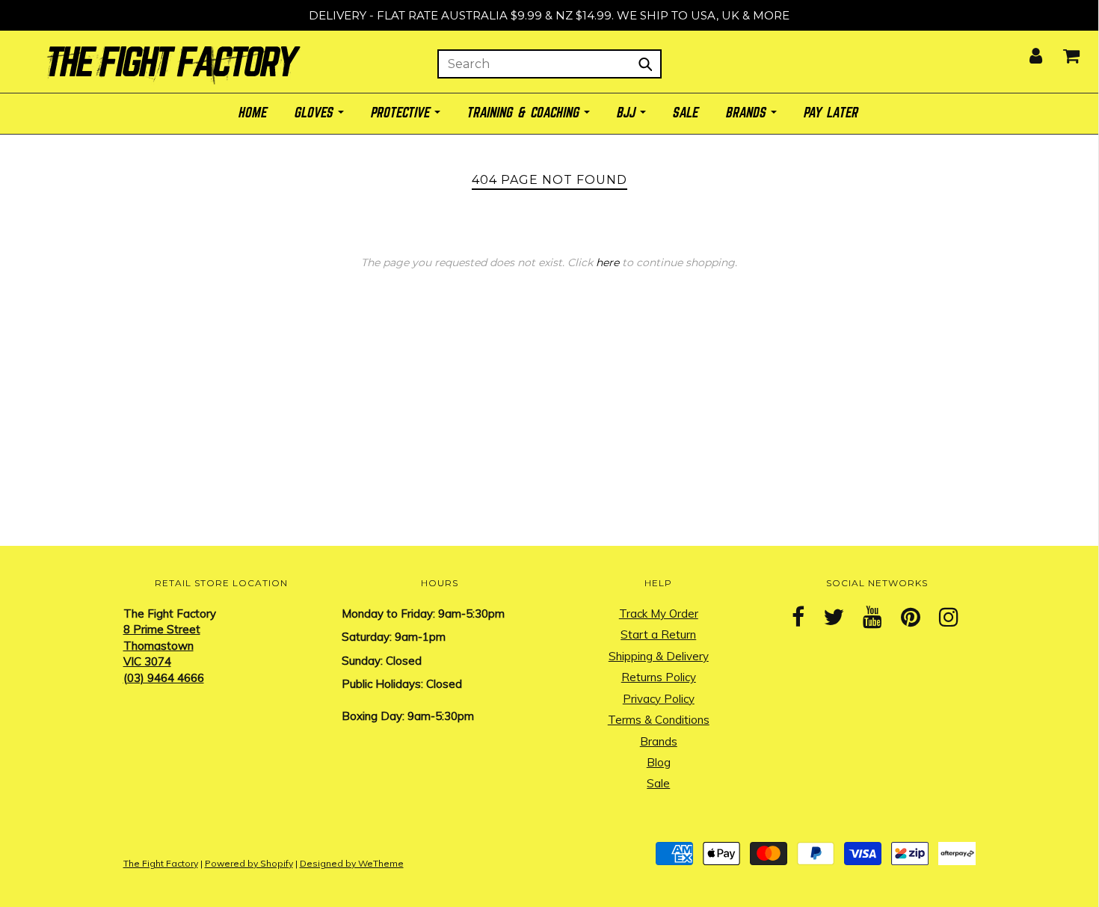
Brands (658, 741)
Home (253, 113)
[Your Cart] (1062, 51)
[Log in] (1026, 51)
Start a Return (658, 634)
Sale (658, 783)
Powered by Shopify (249, 863)
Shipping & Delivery (659, 656)
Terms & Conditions (658, 720)
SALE (686, 113)
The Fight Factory (160, 863)
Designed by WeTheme (352, 863)
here (607, 262)
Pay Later (831, 113)
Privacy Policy (659, 699)
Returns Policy (658, 677)
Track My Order (658, 613)
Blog (659, 762)
